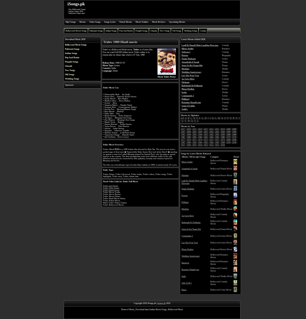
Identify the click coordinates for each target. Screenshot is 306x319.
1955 (194, 145)
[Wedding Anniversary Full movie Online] (235, 258)
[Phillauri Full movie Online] (235, 204)
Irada (184, 276)
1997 (183, 134)
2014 (200, 129)
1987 (183, 137)
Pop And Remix (126, 31)
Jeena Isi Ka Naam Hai (191, 229)
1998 (234, 131)
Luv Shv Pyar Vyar (190, 242)
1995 (194, 134)
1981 (217, 137)
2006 (189, 131)
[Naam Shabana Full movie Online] (235, 190)
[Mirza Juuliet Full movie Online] (235, 163)
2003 (206, 131)
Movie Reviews (158, 22)
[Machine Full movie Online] (235, 210)
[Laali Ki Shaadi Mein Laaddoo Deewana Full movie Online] (235, 184)
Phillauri (185, 202)
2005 (194, 131)
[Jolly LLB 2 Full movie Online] (235, 284)
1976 (189, 139)
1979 (228, 137)
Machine (185, 209)
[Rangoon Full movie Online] (235, 264)
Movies (82, 22)
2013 (206, 129)
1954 (200, 145)
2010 (223, 129)
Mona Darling (187, 249)
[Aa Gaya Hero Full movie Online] (235, 217)
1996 (189, 134)
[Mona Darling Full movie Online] (235, 251)
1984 (200, 137)
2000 (223, 131)
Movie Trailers (141, 22)
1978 (234, 137)
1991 (217, 134)
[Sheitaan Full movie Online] (235, 177)
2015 (194, 129)
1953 (206, 145)
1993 (206, 134)
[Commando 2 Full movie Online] (235, 237)
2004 (200, 131)
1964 (200, 142)
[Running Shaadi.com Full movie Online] (235, 271)
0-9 (182, 118)
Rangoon (185, 263)
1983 (206, 137)
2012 (211, 129)
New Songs (165, 31)
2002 (211, 131)
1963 (206, 142)
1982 (211, 137)
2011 (217, 129)
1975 (194, 139)
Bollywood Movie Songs (76, 31)
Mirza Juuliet (187, 162)
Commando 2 (187, 236)
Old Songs (176, 31)
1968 (234, 139)
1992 (211, 134)
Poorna (185, 195)
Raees (184, 290)
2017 (183, 129)
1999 (228, 131)
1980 (223, 137)
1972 (211, 139)
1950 (223, 145)
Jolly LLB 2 (187, 283)
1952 (211, 145)
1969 (228, 139)
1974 (200, 139)
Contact (203, 31)
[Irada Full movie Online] (235, 278)
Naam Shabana (188, 189)
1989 (228, 134)
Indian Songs (111, 31)
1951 (217, 145)
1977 (183, 139)
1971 (217, 139)
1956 (189, 145)
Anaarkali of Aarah (189, 168)
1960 (223, 142)
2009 (228, 129)
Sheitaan (185, 175)
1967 (183, 142)
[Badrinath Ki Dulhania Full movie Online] (235, 224)
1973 (206, 139)
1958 (234, 142)
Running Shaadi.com (190, 269)
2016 (189, 129)
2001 (217, 131)
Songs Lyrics (110, 22)
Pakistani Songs (96, 31)
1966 (189, 142)
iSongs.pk (76, 4)
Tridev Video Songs (111, 188)
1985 (194, 137)
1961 (217, 142)
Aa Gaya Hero (188, 216)
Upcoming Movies (177, 22)
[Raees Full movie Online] (235, 291)
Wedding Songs (190, 31)
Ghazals (153, 31)
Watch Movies (125, 22)
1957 (183, 145)
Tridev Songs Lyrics (111, 190)
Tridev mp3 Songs (110, 186)
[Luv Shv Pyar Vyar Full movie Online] (235, 244)
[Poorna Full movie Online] (235, 197)
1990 (223, 134)
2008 (234, 129)
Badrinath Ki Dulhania (191, 222)
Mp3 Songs (71, 22)
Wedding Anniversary (191, 256)
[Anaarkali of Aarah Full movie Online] (235, 170)
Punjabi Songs (141, 31)
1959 (228, 142)
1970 (223, 139)
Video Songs (95, 22)
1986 (189, 137)
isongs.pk (161, 303)
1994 (200, 134)
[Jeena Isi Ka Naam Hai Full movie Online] (235, 231)
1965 (194, 142)
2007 (183, 131)
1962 (211, 142)
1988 (234, 134)
